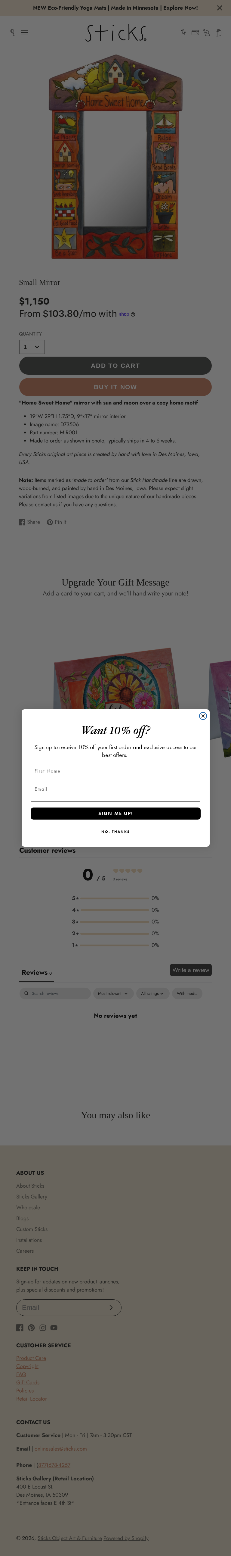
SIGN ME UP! (115, 813)
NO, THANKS (115, 831)
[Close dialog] (203, 716)
